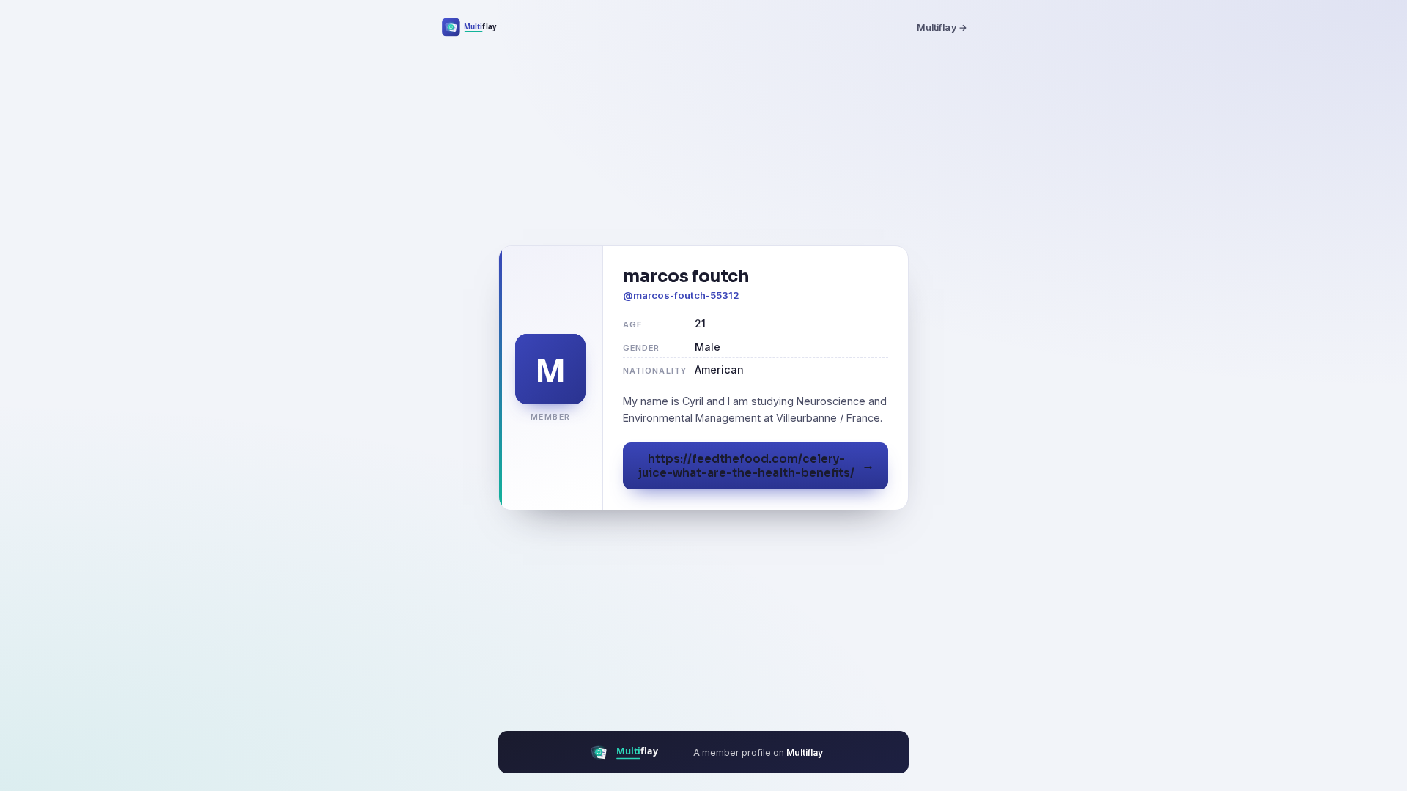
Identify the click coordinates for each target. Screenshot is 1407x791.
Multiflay (804, 752)
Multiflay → (942, 27)
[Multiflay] (479, 27)
